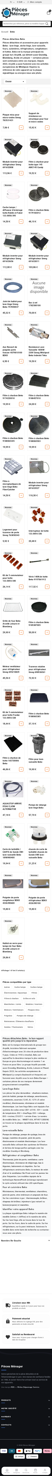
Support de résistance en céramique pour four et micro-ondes (38, 117)
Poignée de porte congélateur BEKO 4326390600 (11, 900)
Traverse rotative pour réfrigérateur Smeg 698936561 (37, 669)
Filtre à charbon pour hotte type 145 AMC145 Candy (39, 165)
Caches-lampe (36, 987)
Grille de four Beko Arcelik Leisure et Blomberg (12, 624)
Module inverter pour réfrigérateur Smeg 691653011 (39, 259)
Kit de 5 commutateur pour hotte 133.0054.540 (13, 578)
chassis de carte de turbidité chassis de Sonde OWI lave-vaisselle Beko (38, 853)
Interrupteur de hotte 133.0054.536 (39, 532)
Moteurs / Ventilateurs (13, 1010)
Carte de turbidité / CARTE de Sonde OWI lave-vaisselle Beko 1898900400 (13, 853)
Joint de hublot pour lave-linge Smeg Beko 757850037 (12, 304)
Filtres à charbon (11, 998)
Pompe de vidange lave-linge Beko (37, 806)
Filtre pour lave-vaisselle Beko (36, 760)
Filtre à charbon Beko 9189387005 (39, 623)
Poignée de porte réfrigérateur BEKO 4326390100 (38, 900)
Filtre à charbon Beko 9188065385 (39, 715)
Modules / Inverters (34, 1004)
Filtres (34, 993)
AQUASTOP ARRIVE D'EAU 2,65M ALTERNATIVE (12, 806)
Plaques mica (33, 1010)
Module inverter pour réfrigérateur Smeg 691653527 (39, 485)
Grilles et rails (29, 998)
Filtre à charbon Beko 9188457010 (39, 396)
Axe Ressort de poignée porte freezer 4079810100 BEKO (12, 351)
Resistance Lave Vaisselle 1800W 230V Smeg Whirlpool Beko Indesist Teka (39, 351)
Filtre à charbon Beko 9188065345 (13, 439)
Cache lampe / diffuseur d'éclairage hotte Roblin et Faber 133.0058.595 (13, 211)
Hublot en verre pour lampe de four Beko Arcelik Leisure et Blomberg (12, 947)
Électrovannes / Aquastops (15, 993)
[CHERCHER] (46, 23)
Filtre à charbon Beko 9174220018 (13, 396)
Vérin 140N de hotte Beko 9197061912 (38, 578)
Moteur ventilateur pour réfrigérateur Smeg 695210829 (11, 669)
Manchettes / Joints (12, 1004)
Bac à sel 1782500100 (35, 304)
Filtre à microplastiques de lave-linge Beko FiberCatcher (12, 485)
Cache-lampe (20, 987)
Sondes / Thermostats (13, 1027)
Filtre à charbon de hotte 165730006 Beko (12, 761)
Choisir (15, 81)
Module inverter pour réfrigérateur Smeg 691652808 (13, 165)
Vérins (30, 1027)
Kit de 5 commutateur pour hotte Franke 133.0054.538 (13, 715)
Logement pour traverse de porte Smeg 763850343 (11, 532)
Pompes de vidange (25, 1016)
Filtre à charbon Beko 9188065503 (39, 439)
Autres (7, 987)
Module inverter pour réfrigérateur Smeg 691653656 (13, 259)
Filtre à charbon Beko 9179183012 (39, 211)
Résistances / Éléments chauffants (19, 1021)
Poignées (8, 1016)
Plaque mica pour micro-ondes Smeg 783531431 (12, 118)
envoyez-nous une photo (29, 73)
